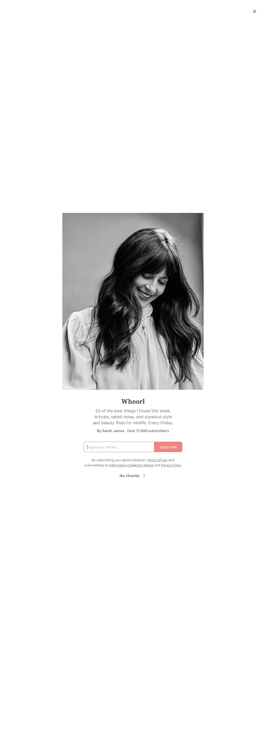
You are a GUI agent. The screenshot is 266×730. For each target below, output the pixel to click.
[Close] (254, 11)
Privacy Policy (171, 465)
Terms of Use (157, 460)
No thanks (129, 475)
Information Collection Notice (131, 465)
